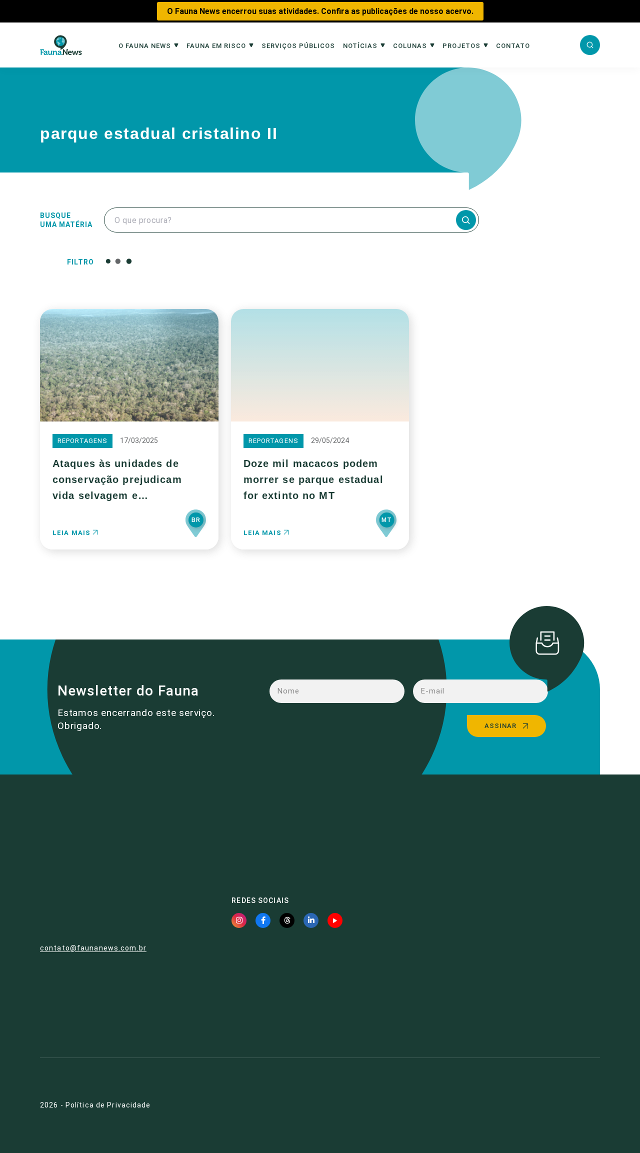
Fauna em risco (216, 46)
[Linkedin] (311, 920)
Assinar (500, 726)
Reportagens (83, 440)
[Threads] (287, 920)
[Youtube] (335, 920)
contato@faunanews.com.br (93, 948)
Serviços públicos (298, 46)
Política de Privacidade (108, 1105)
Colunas (410, 46)
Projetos (461, 46)
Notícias (360, 46)
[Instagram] (239, 920)
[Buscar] (590, 45)
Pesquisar (349, 261)
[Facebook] (263, 920)
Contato (513, 46)
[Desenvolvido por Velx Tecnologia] (551, 1105)
